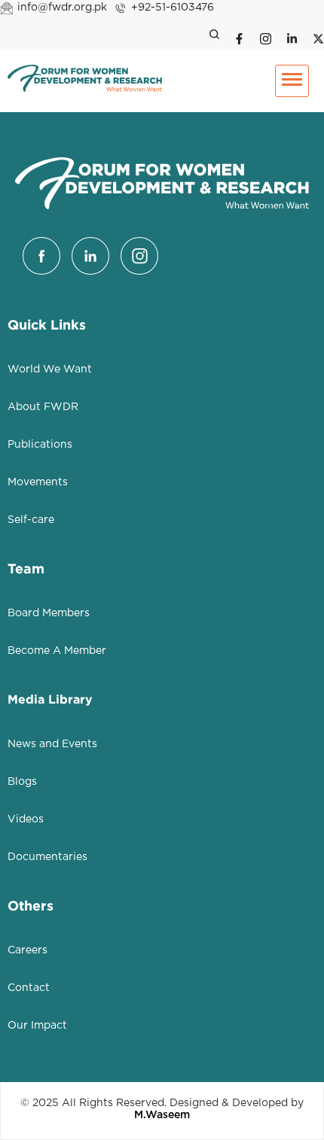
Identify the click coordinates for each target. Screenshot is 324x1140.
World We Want (50, 369)
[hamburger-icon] (292, 81)
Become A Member (57, 651)
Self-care (31, 520)
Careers (27, 950)
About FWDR (43, 407)
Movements (38, 482)
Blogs (22, 782)
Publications (40, 444)
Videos (26, 819)
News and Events (52, 744)
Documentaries (47, 857)
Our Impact (37, 1025)
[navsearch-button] (211, 36)
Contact (29, 988)
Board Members (49, 613)
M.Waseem (162, 1115)
